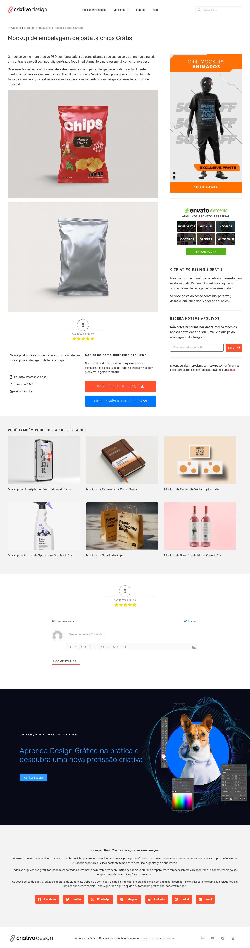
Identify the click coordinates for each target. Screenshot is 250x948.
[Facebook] (223, 938)
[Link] (113, 647)
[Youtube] (213, 938)
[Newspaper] (202, 938)
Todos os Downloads (93, 9)
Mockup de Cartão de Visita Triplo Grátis (192, 489)
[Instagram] (233, 938)
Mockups (119, 9)
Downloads (14, 27)
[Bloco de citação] (102, 647)
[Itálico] (75, 647)
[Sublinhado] (80, 647)
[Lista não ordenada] (97, 647)
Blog (155, 9)
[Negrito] (69, 647)
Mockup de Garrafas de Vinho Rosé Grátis (193, 555)
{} (118, 646)
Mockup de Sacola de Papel (105, 555)
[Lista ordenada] (91, 647)
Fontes (140, 9)
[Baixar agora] (206, 232)
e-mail (231, 369)
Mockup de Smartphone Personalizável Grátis (39, 489)
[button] (47, 899)
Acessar (192, 621)
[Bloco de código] (108, 647)
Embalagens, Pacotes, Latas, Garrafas (61, 27)
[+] (124, 646)
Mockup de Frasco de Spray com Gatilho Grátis (40, 555)
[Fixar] (86, 647)
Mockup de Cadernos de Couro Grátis (111, 489)
